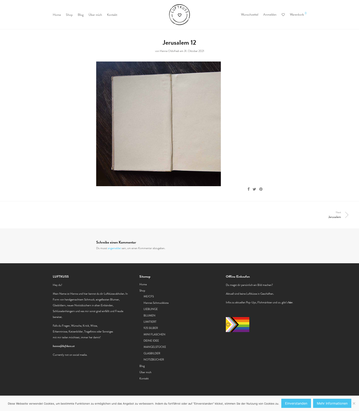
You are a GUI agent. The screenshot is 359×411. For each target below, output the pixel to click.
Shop (69, 14)
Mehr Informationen (332, 403)
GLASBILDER (152, 353)
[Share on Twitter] (254, 189)
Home (57, 14)
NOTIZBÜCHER (154, 359)
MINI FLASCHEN (154, 334)
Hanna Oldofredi (169, 51)
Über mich (95, 14)
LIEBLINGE (151, 309)
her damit (94, 337)
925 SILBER (151, 328)
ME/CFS (149, 296)
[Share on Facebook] (248, 189)
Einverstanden (296, 403)
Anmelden (270, 14)
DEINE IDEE (151, 340)
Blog (81, 14)
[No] (354, 403)
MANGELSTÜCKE (155, 347)
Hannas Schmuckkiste (156, 303)
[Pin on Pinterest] (261, 189)
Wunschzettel (249, 14)
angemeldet (114, 248)
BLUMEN (149, 315)
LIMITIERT (150, 322)
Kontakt (112, 14)
